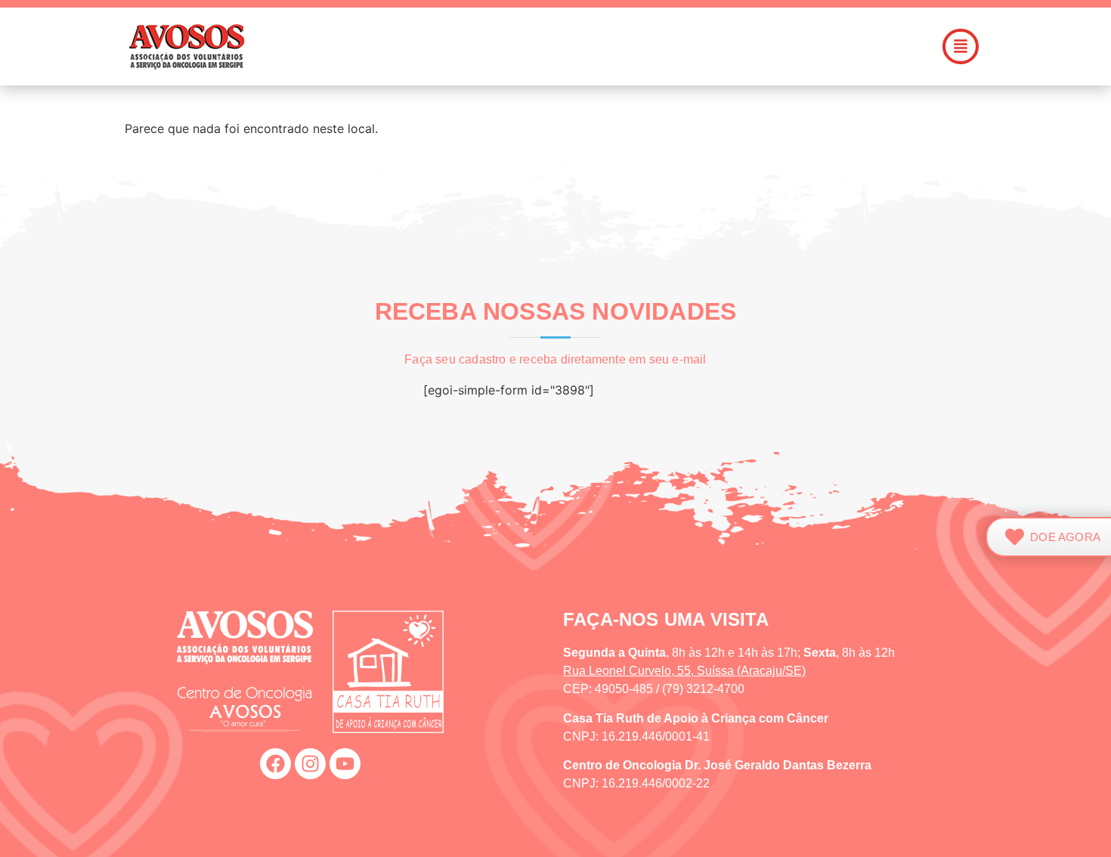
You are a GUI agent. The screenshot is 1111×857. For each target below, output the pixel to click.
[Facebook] (275, 763)
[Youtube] (345, 763)
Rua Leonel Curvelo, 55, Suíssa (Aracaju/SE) (684, 670)
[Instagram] (310, 763)
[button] (642, 46)
